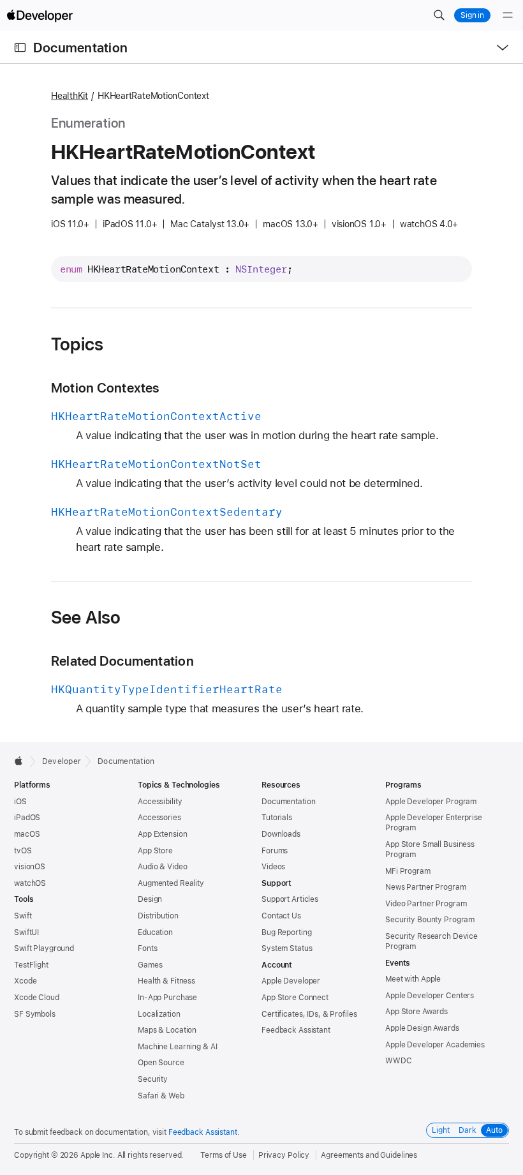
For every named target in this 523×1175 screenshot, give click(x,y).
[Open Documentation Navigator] (20, 47)
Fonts (147, 948)
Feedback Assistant (296, 1030)
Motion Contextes (105, 388)
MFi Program (408, 871)
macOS (27, 834)
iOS (20, 801)
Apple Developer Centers (429, 995)
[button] (439, 15)
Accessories (159, 817)
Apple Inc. (97, 1155)
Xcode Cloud (36, 997)
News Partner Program (425, 887)
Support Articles (290, 899)
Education (155, 932)
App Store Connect (295, 997)
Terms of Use (223, 1155)
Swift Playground (44, 948)
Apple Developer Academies (435, 1044)
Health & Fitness (166, 981)
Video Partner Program (425, 903)
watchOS (30, 883)
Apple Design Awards (422, 1028)
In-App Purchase (167, 997)
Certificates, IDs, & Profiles (309, 1014)
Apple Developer (291, 981)
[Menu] (507, 15)
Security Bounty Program (430, 919)
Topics (77, 344)
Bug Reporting (286, 932)
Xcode (25, 981)
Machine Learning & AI (177, 1046)
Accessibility (160, 801)
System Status (287, 948)
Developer (61, 761)
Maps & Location (167, 1030)
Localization (159, 1014)
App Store (155, 850)
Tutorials (277, 817)
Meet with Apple (413, 979)
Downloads (281, 834)
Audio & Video (162, 866)
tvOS (23, 850)
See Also (86, 617)
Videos (273, 866)
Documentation (80, 48)
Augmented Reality (171, 883)
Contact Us (281, 915)
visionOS (29, 866)
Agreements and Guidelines (369, 1155)
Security (153, 1079)
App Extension (162, 834)
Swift (22, 915)
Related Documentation (122, 661)
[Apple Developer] (39, 15)
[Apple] (22, 761)
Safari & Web (161, 1095)
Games (150, 965)
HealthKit (69, 96)
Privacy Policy (283, 1155)
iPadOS (27, 817)
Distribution (158, 915)
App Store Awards (416, 1011)
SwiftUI (26, 932)
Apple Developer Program (430, 801)
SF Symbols (34, 1014)
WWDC (398, 1060)
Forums (275, 850)
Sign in (472, 15)
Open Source (161, 1062)
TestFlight (31, 965)
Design (150, 899)
